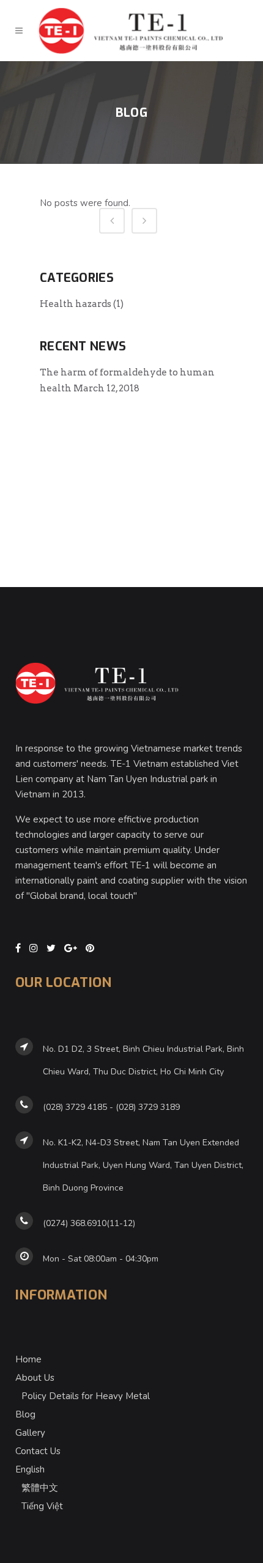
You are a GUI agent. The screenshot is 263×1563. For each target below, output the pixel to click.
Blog (25, 1414)
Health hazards (75, 303)
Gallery (30, 1433)
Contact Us (38, 1451)
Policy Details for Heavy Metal (85, 1396)
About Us (34, 1378)
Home (28, 1359)
